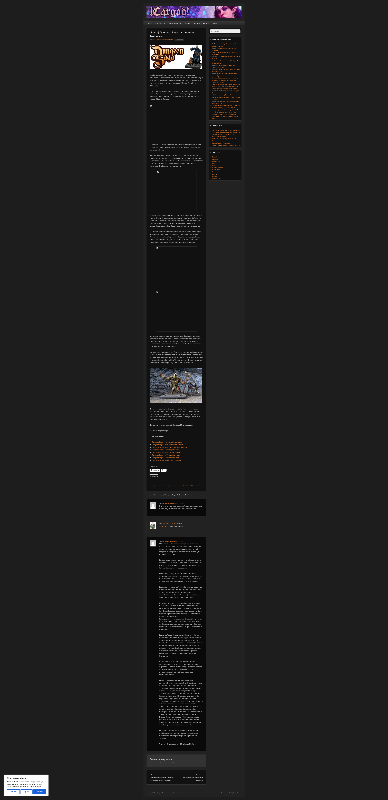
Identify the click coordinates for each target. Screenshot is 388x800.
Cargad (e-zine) (160, 23)
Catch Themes (237, 793)
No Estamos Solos (217, 167)
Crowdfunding (216, 161)
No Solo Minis (216, 170)
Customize (13, 792)
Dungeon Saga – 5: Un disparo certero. (166, 452)
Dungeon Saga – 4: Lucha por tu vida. (165, 450)
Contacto (206, 23)
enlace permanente (164, 487)
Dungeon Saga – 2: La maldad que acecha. (167, 444)
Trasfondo (214, 176)
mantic (195, 485)
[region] (26, 785)
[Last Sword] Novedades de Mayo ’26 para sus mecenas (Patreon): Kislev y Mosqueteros (225, 112)
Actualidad (215, 159)
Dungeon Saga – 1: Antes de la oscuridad (167, 442)
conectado (165, 763)
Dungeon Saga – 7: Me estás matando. (166, 457)
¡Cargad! (214, 157)
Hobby (213, 163)
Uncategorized (216, 178)
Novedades (215, 172)
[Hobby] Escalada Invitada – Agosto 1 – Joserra (226, 145)
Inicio (150, 23)
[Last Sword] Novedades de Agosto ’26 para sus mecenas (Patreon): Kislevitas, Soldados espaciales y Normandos (225, 76)
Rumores (214, 174)
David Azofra (169, 40)
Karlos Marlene (216, 116)
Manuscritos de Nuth (175, 23)
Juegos (188, 23)
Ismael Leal (215, 80)
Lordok (163, 526)
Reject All (27, 792)
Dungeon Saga (188, 485)
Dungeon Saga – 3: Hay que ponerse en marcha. (169, 447)
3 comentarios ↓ (179, 40)
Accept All (39, 792)
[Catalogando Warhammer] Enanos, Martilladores (226, 130)
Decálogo (197, 23)
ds (182, 485)
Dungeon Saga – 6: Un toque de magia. (166, 455)
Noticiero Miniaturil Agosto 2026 (221, 143)
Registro (215, 23)
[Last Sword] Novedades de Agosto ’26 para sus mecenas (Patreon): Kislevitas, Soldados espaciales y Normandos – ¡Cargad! (226, 108)
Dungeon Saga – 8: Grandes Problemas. (166, 460)
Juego (169, 485)
